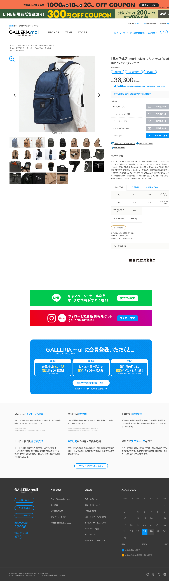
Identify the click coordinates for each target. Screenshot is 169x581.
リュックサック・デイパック (42, 48)
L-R (36, 45)
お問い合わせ (24, 500)
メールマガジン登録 (92, 529)
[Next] (99, 95)
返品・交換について (92, 499)
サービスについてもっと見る (91, 466)
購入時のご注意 (152, 187)
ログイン (117, 33)
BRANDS (53, 33)
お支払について (91, 511)
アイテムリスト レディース (24, 48)
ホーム (12, 45)
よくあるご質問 (24, 508)
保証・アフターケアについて (96, 517)
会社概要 (54, 505)
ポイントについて (91, 534)
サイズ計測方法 (118, 227)
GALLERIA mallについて (61, 499)
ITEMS (68, 33)
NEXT (166, 544)
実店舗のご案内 (57, 511)
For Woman (20, 50)
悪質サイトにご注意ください (96, 540)
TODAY (144, 544)
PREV (123, 544)
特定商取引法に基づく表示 (61, 523)
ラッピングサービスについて (96, 523)
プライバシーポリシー (59, 517)
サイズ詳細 (119, 187)
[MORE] (12, 59)
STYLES (82, 33)
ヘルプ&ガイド (152, 33)
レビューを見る (24, 515)
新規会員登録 (139, 33)
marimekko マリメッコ (46, 45)
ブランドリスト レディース (24, 45)
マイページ (127, 33)
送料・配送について (92, 505)
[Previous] (15, 95)
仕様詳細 (135, 187)
